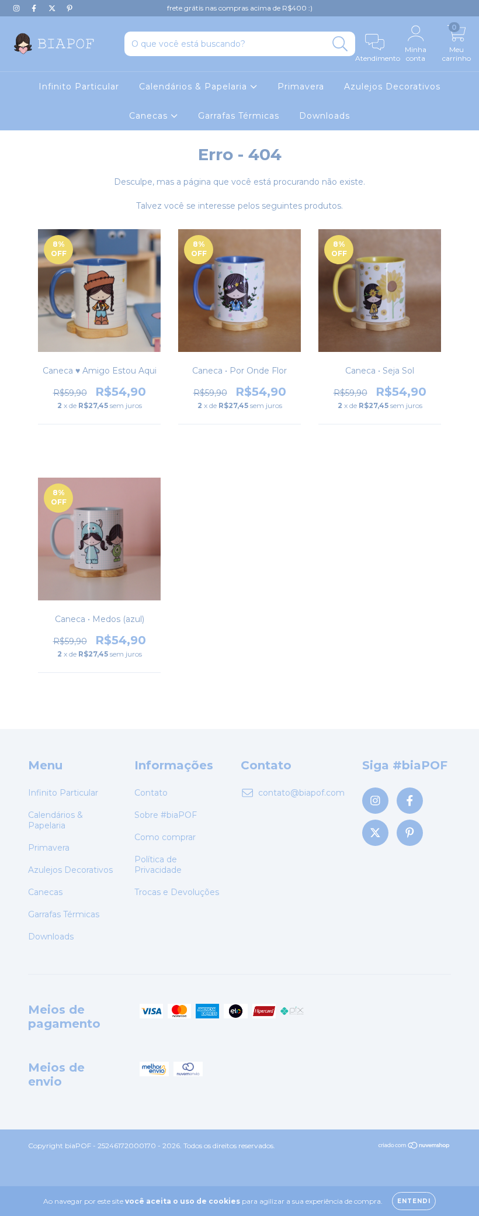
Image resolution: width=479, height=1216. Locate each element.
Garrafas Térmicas (238, 115)
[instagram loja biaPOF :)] (17, 8)
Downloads (324, 115)
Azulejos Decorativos (392, 86)
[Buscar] (340, 44)
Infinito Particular (79, 86)
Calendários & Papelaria (194, 86)
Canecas (150, 115)
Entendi (414, 1201)
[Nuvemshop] (414, 1146)
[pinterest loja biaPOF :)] (69, 8)
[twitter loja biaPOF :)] (53, 8)
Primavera (300, 86)
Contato (151, 792)
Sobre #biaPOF (165, 815)
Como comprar (165, 837)
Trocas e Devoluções (176, 892)
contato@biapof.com (301, 792)
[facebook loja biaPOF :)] (35, 8)
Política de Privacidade (158, 864)
